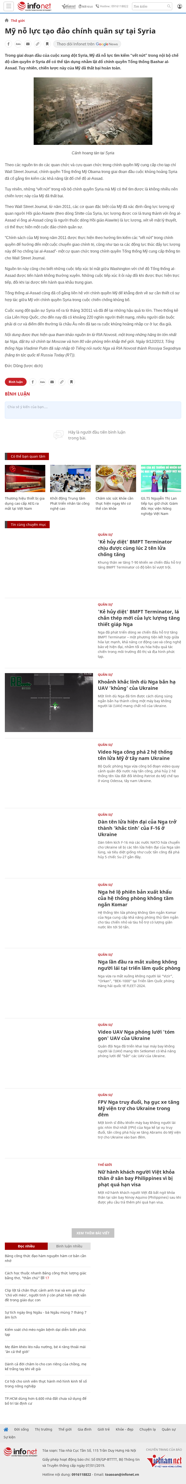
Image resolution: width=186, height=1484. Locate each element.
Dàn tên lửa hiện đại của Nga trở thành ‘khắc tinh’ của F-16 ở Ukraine (137, 828)
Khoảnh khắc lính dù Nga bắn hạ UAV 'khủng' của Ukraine (137, 684)
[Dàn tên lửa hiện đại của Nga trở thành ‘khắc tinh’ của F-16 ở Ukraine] (49, 842)
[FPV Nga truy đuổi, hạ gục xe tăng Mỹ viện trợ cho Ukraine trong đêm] (49, 1122)
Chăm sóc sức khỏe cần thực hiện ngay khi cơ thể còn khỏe (114, 503)
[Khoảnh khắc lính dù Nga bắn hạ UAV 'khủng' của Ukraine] (49, 702)
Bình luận (16, 382)
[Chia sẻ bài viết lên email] (27, 44)
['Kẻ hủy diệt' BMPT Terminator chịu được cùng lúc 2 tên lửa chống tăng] (49, 562)
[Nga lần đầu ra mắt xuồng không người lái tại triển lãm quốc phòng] (49, 982)
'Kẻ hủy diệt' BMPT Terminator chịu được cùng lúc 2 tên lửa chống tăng (135, 548)
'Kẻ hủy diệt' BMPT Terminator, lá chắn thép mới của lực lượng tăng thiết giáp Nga (139, 617)
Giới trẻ (104, 1429)
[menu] (9, 6)
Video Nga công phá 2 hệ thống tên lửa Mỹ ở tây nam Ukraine (135, 755)
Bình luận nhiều (69, 1246)
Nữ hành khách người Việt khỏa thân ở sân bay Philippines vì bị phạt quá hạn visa (136, 1178)
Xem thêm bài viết (93, 1233)
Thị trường (43, 1429)
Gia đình (85, 1429)
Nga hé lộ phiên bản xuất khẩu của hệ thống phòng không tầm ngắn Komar (136, 898)
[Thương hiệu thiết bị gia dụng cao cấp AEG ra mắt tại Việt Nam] (25, 478)
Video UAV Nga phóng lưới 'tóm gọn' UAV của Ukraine (136, 1035)
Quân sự (105, 534)
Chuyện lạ (148, 1429)
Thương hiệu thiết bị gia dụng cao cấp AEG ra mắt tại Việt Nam (25, 503)
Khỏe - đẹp (124, 1429)
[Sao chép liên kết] (37, 44)
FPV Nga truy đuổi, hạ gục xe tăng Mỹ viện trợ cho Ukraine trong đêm (138, 1108)
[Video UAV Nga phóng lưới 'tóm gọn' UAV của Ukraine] (49, 1052)
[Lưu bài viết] (47, 44)
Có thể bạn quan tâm (28, 456)
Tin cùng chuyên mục (28, 524)
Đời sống (21, 1429)
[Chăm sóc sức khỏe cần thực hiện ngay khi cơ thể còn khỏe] (116, 478)
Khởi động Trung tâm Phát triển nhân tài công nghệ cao (70, 503)
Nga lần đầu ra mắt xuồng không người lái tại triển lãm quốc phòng (139, 964)
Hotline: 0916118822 (114, 6)
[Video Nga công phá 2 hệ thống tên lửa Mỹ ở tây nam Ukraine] (49, 772)
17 (46, 1278)
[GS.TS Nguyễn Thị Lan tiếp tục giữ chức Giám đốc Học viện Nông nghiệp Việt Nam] (161, 478)
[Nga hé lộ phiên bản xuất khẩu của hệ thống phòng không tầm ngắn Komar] (49, 912)
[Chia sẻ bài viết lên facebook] (8, 44)
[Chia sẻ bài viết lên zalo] (18, 44)
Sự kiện (10, 1437)
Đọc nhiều (26, 1246)
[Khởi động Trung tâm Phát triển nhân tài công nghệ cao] (70, 478)
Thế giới (18, 21)
